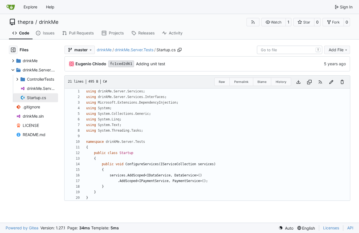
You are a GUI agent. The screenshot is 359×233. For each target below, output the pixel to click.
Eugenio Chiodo (90, 63)
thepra (25, 22)
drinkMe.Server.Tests (134, 49)
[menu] (286, 228)
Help (50, 6)
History (281, 82)
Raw (222, 82)
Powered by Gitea (22, 227)
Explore (30, 6)
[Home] (11, 7)
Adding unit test (150, 63)
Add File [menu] (336, 49)
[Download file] (298, 82)
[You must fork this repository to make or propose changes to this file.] (331, 82)
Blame (261, 82)
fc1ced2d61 (121, 64)
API (350, 227)
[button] (273, 22)
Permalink (241, 82)
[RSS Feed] (253, 22)
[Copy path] (179, 50)
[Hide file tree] (13, 50)
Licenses (331, 227)
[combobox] (289, 50)
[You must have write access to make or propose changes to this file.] (342, 82)
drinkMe (48, 22)
